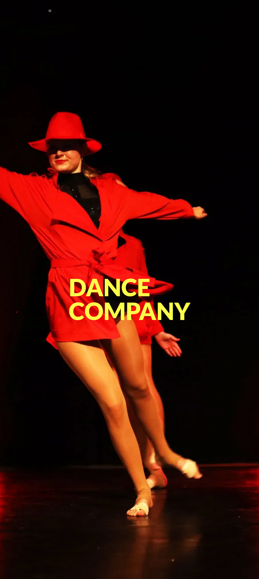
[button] (50, 10)
